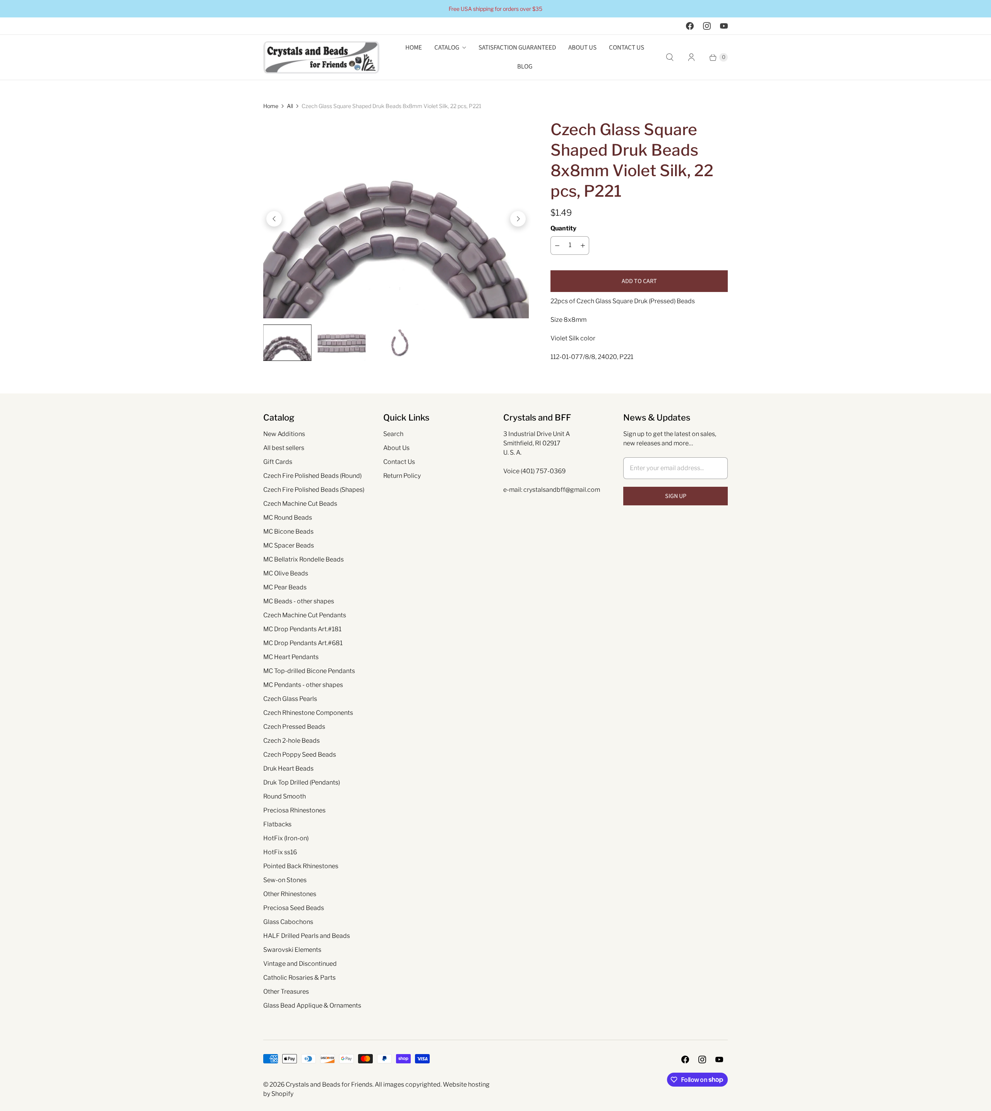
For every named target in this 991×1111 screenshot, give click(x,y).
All (290, 106)
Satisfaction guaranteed (517, 47)
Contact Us (626, 47)
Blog (524, 66)
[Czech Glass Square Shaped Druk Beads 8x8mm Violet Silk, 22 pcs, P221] (396, 218)
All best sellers (283, 448)
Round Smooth (284, 796)
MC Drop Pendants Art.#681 (303, 643)
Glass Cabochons (288, 922)
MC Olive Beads (285, 573)
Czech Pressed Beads (294, 726)
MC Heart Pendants (291, 657)
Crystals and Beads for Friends (329, 1084)
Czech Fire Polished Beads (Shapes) (313, 489)
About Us (582, 47)
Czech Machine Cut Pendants (304, 615)
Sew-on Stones (285, 880)
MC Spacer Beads (288, 545)
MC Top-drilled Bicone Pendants (309, 671)
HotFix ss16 (280, 852)
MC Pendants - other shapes (303, 685)
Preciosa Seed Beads (293, 908)
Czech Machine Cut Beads (300, 503)
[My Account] (691, 57)
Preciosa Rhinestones (294, 810)
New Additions (284, 434)
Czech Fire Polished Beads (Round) (312, 475)
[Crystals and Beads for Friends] (321, 57)
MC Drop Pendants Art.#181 (302, 629)
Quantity (563, 228)
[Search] (670, 57)
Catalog (446, 47)
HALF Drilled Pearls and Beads (306, 935)
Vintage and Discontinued (300, 963)
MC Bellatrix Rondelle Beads (303, 559)
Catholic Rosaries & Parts (299, 977)
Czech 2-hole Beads (291, 740)
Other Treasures (286, 991)
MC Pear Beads (285, 587)
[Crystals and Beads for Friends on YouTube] (723, 25)
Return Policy (402, 475)
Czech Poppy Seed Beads (299, 754)
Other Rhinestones (289, 894)
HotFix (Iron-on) (286, 838)
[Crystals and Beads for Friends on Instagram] (706, 25)
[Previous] (274, 219)
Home (413, 47)
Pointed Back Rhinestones (300, 866)
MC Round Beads (287, 517)
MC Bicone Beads (288, 531)
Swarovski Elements (292, 949)
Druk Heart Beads (288, 768)
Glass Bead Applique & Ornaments (312, 1005)
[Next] (518, 219)
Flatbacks (277, 824)
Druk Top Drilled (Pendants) (301, 782)
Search (393, 434)
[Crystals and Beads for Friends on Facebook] (689, 25)
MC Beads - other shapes (298, 601)
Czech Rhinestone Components (308, 712)
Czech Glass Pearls (290, 698)
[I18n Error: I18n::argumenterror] (287, 343)
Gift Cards (277, 461)
